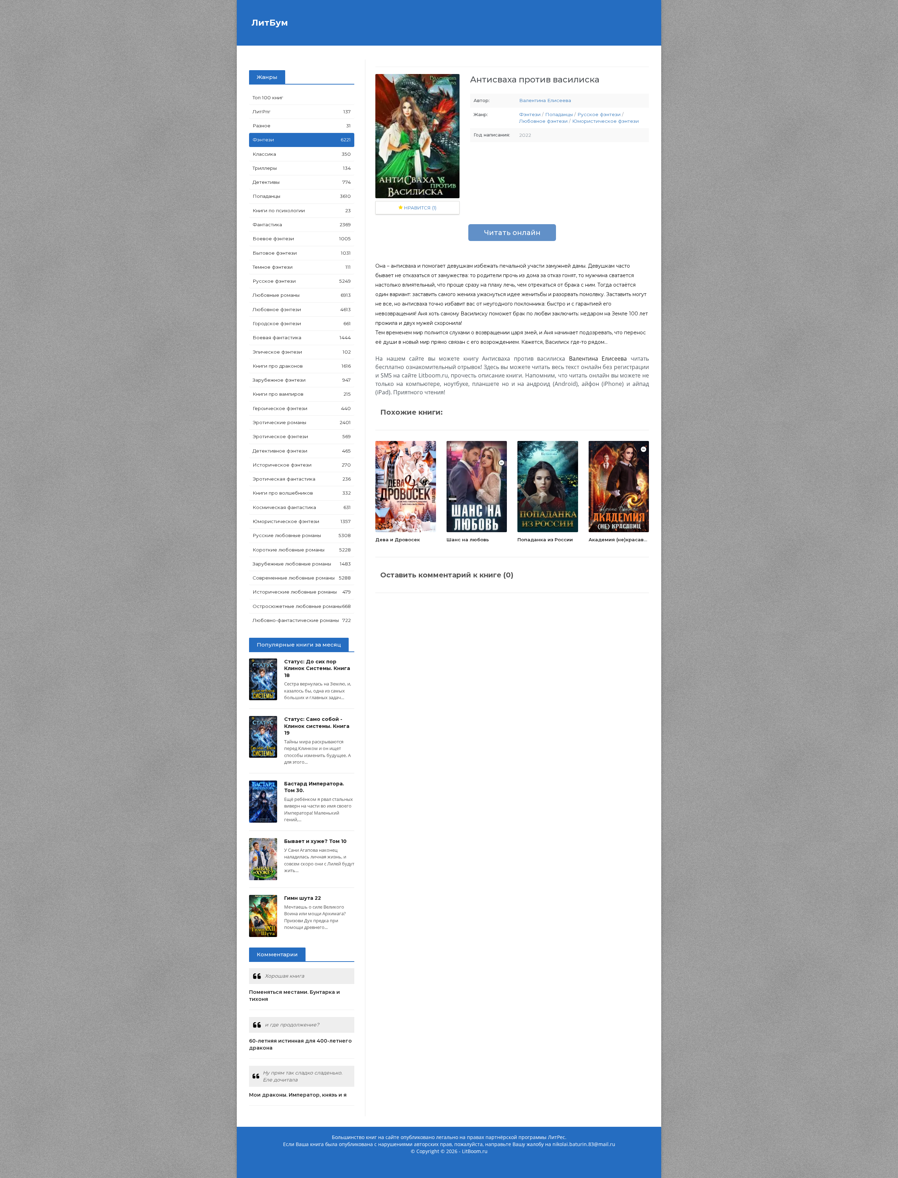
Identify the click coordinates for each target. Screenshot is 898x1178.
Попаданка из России (545, 539)
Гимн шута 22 (302, 898)
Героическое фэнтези (302, 408)
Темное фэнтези (302, 267)
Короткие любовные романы (302, 550)
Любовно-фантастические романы (302, 620)
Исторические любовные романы (302, 592)
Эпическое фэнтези (302, 352)
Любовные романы (302, 295)
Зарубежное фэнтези (302, 380)
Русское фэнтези (302, 281)
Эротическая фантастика (302, 479)
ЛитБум (268, 23)
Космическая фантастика (302, 507)
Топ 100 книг (268, 97)
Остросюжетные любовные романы (302, 606)
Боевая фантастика (302, 337)
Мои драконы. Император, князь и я (298, 1095)
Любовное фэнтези (302, 309)
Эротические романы (302, 422)
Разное (302, 125)
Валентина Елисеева (545, 100)
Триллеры (302, 168)
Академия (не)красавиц (619, 539)
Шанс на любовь (468, 539)
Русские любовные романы (302, 535)
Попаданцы (302, 196)
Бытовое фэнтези (302, 253)
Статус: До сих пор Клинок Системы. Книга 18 (317, 668)
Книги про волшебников (302, 493)
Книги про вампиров (302, 394)
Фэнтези (302, 139)
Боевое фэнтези (302, 238)
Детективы (302, 182)
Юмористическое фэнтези (302, 521)
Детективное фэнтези (302, 451)
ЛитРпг (302, 111)
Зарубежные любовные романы (302, 564)
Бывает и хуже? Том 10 (315, 841)
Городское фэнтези (302, 323)
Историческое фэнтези (302, 465)
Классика (302, 154)
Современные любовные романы (302, 578)
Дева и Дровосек (397, 539)
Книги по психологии (302, 210)
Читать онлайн (512, 232)
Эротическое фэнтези (302, 436)
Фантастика (302, 224)
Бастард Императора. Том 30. (314, 787)
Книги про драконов (302, 366)
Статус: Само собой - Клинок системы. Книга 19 (316, 726)
